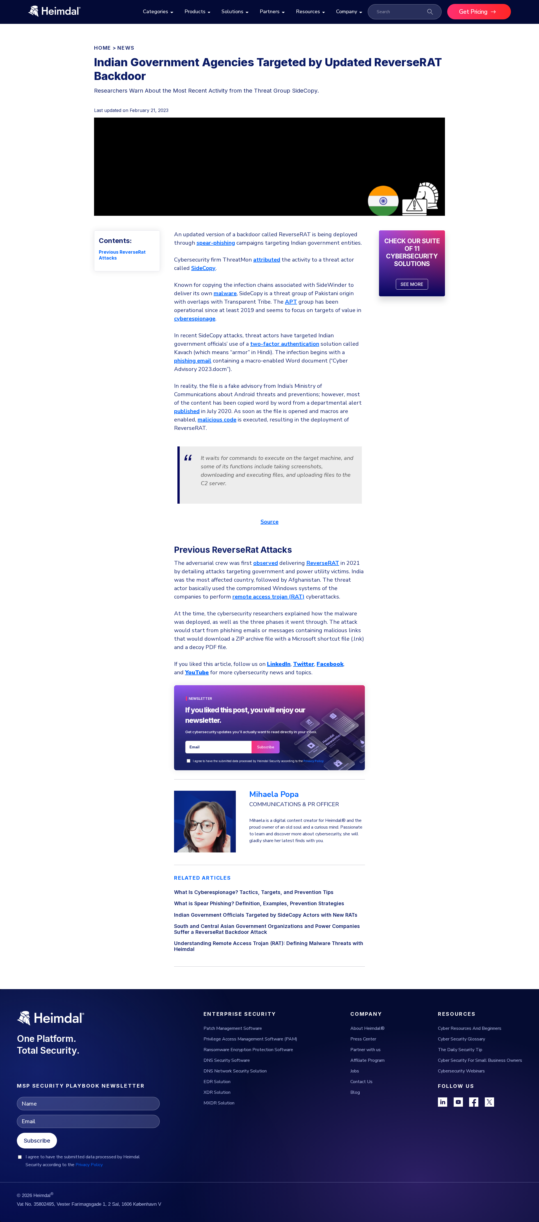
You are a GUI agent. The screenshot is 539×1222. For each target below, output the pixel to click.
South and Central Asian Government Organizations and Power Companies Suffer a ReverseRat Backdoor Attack (267, 929)
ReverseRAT (322, 563)
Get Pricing (473, 12)
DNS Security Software (227, 1060)
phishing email (192, 360)
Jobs (354, 1071)
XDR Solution (217, 1092)
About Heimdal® (367, 1028)
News (125, 48)
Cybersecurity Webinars (461, 1071)
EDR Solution (217, 1082)
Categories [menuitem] (155, 11)
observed (265, 563)
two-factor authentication (284, 344)
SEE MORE (412, 284)
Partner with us (365, 1050)
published (187, 411)
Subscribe (37, 1140)
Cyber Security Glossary (461, 1039)
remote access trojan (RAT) (268, 596)
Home (102, 48)
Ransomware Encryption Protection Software (248, 1050)
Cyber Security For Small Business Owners (480, 1060)
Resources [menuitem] (308, 11)
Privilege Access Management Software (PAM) (250, 1039)
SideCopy (203, 268)
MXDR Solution (219, 1103)
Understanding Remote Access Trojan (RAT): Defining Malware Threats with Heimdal (268, 946)
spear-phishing (216, 243)
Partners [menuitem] (270, 11)
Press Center (363, 1039)
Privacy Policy (313, 761)
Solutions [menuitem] (232, 11)
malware (225, 293)
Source (269, 522)
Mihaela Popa (274, 794)
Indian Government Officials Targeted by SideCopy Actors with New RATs (265, 915)
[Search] (430, 12)
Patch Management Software (233, 1028)
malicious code (217, 419)
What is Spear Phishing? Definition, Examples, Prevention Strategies (259, 903)
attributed (266, 259)
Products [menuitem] (194, 11)
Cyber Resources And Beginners (469, 1028)
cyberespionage (194, 318)
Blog (355, 1092)
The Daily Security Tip (460, 1050)
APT (291, 302)
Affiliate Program (367, 1060)
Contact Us (361, 1082)
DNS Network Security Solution (235, 1071)
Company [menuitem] (346, 11)
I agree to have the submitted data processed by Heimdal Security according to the (258, 761)
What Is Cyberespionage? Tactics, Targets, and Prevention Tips (254, 892)
